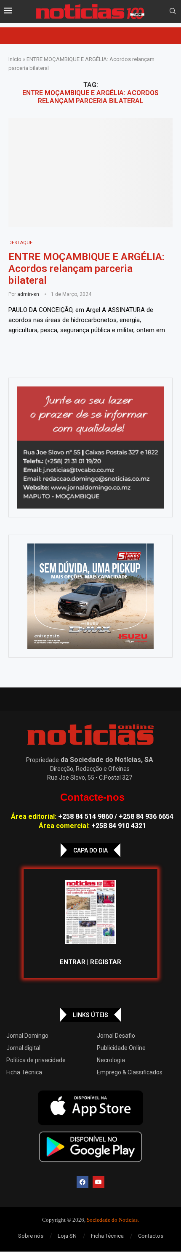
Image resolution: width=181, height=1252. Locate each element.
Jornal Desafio (116, 1036)
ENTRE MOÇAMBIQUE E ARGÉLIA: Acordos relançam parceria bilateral (86, 268)
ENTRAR (72, 962)
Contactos (150, 1236)
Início (14, 59)
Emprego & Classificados (129, 1072)
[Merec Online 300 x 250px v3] (90, 596)
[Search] (172, 11)
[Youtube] (98, 1182)
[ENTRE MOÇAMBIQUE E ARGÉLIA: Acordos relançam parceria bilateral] (90, 172)
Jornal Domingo (27, 1036)
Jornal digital (23, 1048)
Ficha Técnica (24, 1072)
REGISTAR (105, 962)
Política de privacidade (36, 1060)
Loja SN (67, 1236)
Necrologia (111, 1060)
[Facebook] (82, 1182)
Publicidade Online (121, 1048)
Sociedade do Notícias (112, 1220)
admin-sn (28, 294)
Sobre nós (30, 1236)
